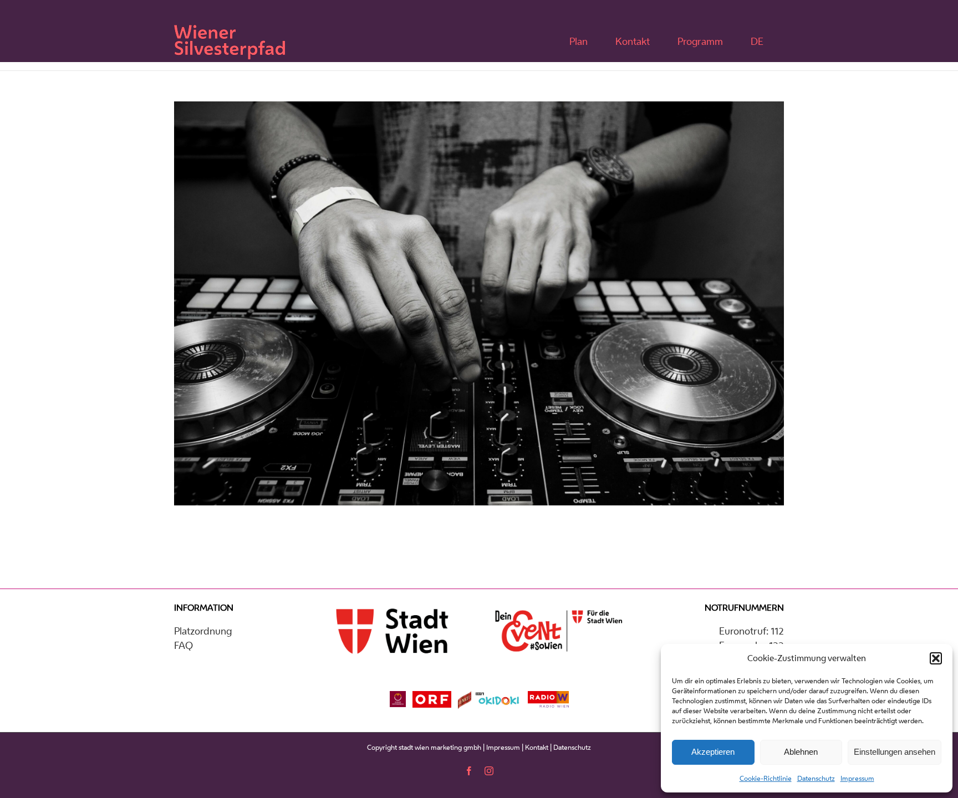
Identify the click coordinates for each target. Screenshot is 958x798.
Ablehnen (801, 751)
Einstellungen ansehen (894, 751)
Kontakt (536, 747)
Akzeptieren (713, 751)
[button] (935, 658)
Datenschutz (816, 778)
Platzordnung (203, 630)
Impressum (857, 778)
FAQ (183, 645)
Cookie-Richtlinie (766, 778)
